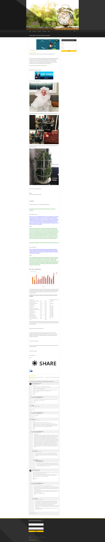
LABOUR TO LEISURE (42, 26)
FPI (38, 221)
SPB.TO (41, 315)
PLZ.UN (41, 304)
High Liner (40, 219)
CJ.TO (41, 302)
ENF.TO (41, 309)
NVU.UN (41, 303)
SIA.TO (41, 314)
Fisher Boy (44, 219)
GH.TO (41, 313)
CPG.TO (41, 308)
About (49, 31)
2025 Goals (39, 31)
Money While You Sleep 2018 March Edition (52, 377)
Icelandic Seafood (33, 221)
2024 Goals (34, 31)
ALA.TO (41, 307)
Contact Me (44, 31)
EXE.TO (41, 310)
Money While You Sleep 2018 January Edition (36, 377)
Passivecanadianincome (36, 469)
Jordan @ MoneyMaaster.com (37, 383)
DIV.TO (41, 316)
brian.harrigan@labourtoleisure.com (34, 50)
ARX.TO (41, 305)
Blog (30, 31)
